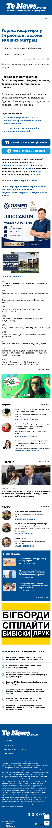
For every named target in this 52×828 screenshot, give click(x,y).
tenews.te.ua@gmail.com (14, 165)
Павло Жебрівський (25, 519)
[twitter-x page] (36, 814)
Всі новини (44, 369)
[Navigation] (46, 18)
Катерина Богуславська (27, 451)
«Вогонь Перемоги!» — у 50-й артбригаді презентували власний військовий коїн (22, 120)
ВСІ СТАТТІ (45, 404)
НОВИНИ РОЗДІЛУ (42, 597)
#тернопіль (25, 192)
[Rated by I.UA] (42, 824)
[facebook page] (33, 814)
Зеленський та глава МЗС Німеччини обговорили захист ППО (24, 285)
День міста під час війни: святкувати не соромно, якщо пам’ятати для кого (23, 699)
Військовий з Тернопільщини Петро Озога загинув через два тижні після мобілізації (24, 658)
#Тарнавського (10, 192)
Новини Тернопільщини (24, 180)
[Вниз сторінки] (46, 823)
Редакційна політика (15, 749)
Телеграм (35, 174)
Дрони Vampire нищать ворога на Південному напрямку (23, 301)
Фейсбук (37, 171)
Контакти (9, 745)
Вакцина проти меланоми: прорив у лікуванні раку (25, 293)
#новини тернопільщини (33, 186)
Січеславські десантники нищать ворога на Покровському (22, 319)
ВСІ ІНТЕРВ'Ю (44, 461)
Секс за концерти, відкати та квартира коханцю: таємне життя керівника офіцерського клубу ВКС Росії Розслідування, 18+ (24, 353)
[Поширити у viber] (43, 59)
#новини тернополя (12, 189)
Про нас (8, 741)
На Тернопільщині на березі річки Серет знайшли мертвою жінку (23, 666)
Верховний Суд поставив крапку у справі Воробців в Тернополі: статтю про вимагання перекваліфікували (25, 707)
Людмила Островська (26, 436)
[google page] (29, 814)
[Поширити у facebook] (33, 59)
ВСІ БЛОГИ (45, 506)
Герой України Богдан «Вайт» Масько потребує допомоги (24, 336)
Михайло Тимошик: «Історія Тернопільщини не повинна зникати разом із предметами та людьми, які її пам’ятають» (26, 493)
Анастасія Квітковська (29, 48)
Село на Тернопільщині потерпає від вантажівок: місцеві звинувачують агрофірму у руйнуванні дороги (26, 675)
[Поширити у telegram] (48, 59)
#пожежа (29, 189)
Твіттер (28, 168)
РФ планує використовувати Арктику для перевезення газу (21, 310)
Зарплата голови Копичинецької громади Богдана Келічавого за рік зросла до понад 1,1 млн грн (26, 691)
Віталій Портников (24, 546)
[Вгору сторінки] (46, 817)
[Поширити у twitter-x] (38, 59)
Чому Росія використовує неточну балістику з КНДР (26, 327)
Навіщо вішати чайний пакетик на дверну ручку (24, 344)
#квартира (13, 186)
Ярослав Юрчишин (24, 534)
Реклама (8, 754)
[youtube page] (40, 814)
